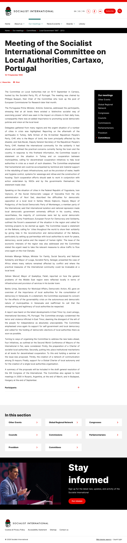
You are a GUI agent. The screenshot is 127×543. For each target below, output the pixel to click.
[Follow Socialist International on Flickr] (100, 11)
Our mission (77, 501)
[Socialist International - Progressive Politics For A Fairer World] (29, 11)
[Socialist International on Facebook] (94, 11)
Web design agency (103, 539)
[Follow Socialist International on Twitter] (88, 11)
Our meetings (105, 95)
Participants (10, 387)
